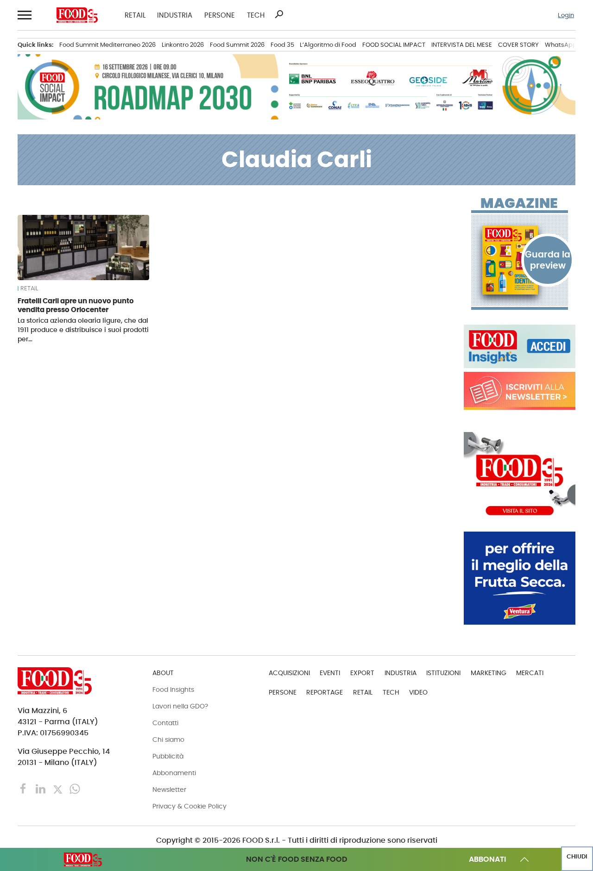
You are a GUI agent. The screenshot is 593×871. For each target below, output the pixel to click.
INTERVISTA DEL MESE (461, 45)
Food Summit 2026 (237, 45)
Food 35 (282, 45)
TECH (256, 15)
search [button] (278, 14)
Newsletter (169, 789)
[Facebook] (24, 788)
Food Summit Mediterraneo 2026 (107, 45)
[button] (24, 15)
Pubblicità (167, 756)
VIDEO (418, 692)
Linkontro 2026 (183, 45)
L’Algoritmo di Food (328, 45)
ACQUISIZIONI (289, 672)
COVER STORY (518, 45)
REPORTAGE (324, 692)
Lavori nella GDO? (180, 706)
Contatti (165, 722)
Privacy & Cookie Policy (189, 806)
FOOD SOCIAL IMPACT (393, 45)
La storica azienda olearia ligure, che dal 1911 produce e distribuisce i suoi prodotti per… (83, 330)
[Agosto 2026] (519, 260)
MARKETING (488, 672)
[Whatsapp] (75, 788)
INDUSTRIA (174, 15)
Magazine (519, 203)
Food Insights (173, 689)
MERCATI (529, 672)
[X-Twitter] (58, 788)
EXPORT (362, 672)
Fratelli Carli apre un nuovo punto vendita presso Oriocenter (76, 305)
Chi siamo (168, 739)
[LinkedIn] (41, 788)
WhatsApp (561, 45)
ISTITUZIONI (443, 672)
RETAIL (135, 15)
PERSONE (219, 15)
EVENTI (330, 672)
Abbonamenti (174, 772)
